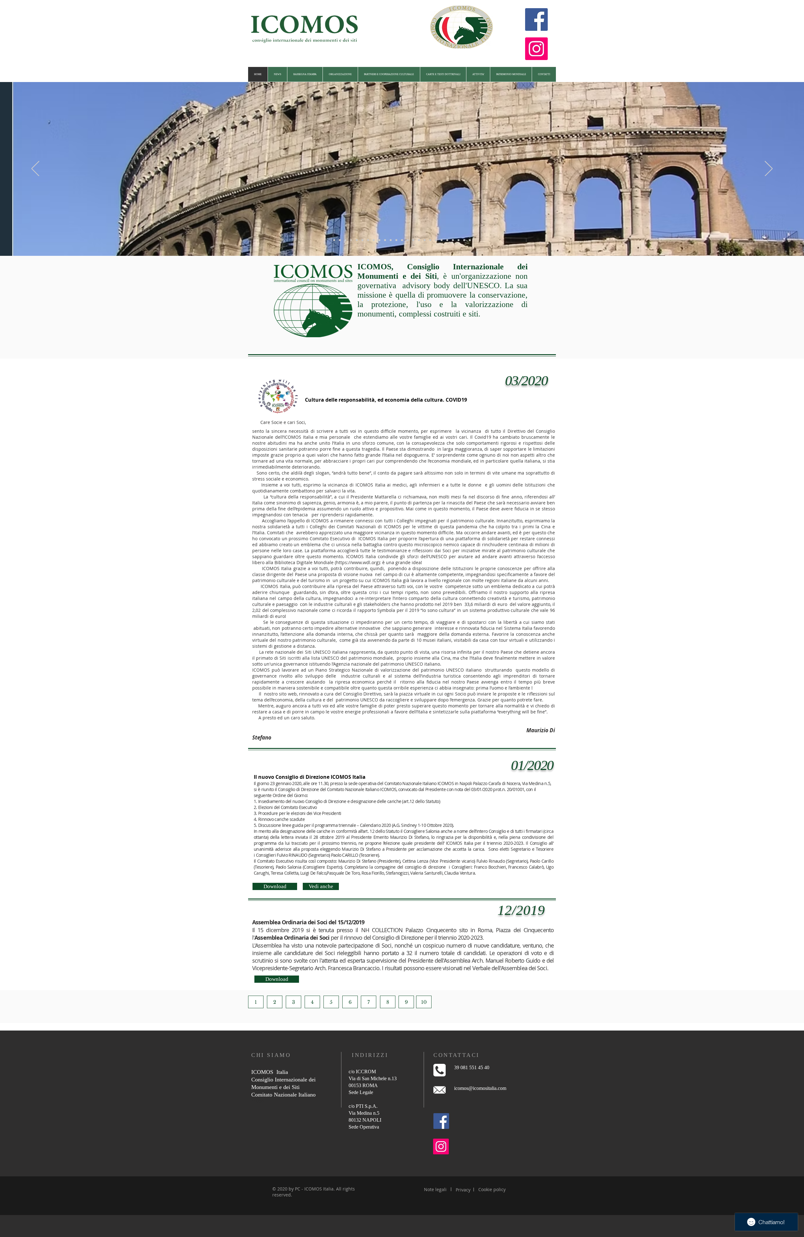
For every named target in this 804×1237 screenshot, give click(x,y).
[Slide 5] (357, 240)
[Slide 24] (464, 240)
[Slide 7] (368, 240)
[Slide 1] (334, 240)
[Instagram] (536, 48)
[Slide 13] (402, 240)
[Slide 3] (345, 240)
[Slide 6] (362, 240)
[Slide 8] (374, 240)
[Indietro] (35, 169)
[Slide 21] (447, 240)
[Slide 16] (419, 240)
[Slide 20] (442, 240)
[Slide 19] (436, 240)
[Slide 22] (453, 240)
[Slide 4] (351, 240)
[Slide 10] (385, 240)
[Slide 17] (425, 240)
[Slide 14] (408, 240)
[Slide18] (430, 240)
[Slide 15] (413, 240)
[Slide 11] (391, 240)
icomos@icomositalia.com (480, 1088)
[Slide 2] (340, 240)
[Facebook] (536, 19)
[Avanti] (769, 169)
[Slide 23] (458, 240)
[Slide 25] (470, 240)
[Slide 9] (379, 240)
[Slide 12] (396, 240)
